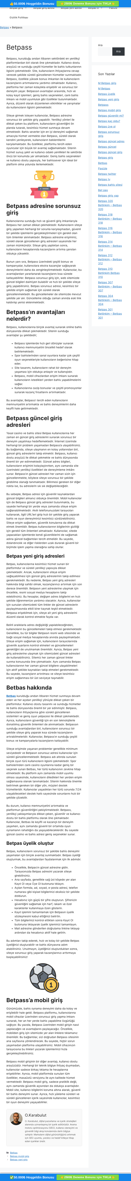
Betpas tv (93, 7)
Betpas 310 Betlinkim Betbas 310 (109, 273)
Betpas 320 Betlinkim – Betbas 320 (110, 205)
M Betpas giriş (107, 83)
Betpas (4, 27)
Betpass (103, 104)
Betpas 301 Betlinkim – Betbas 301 (110, 313)
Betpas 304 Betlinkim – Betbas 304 (110, 300)
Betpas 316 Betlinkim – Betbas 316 (110, 232)
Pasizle (113, 7)
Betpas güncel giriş (110, 152)
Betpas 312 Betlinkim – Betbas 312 (110, 259)
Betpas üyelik (106, 94)
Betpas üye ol (107, 126)
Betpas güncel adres (111, 141)
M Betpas (104, 88)
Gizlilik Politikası (19, 17)
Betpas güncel (107, 146)
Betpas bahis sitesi (110, 184)
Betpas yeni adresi (71, 7)
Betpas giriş (16, 7)
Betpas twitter (107, 174)
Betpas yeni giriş (19, 1159)
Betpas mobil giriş (19, 1156)
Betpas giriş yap (108, 195)
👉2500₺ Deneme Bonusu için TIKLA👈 (88, 3)
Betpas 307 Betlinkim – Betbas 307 (110, 286)
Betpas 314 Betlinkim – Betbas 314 (110, 245)
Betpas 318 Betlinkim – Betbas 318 (110, 218)
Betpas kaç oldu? (109, 121)
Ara (100, 45)
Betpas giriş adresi (43, 7)
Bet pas (103, 190)
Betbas (14, 1152)
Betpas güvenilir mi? (111, 115)
